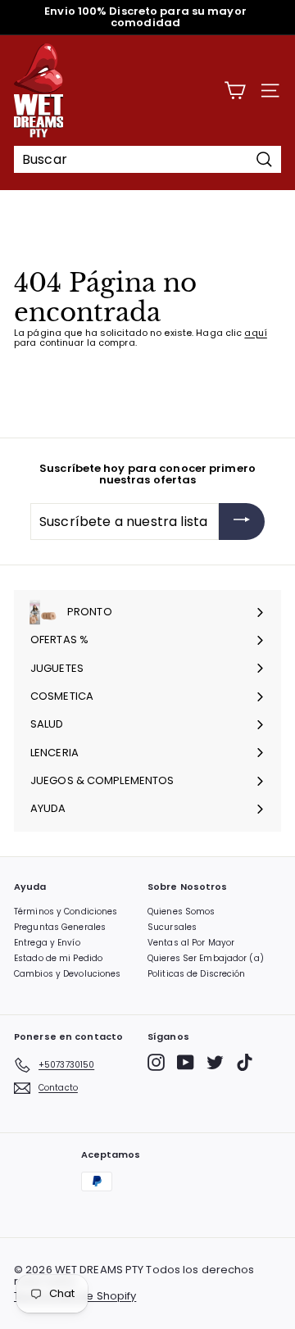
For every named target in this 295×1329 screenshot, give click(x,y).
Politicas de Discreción (197, 974)
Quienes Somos (181, 911)
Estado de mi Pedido (58, 958)
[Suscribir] (242, 521)
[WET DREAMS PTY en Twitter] (215, 1062)
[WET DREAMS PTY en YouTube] (185, 1062)
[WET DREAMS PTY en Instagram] (156, 1062)
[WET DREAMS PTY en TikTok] (244, 1062)
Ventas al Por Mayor (191, 943)
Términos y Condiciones (65, 911)
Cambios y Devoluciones (67, 974)
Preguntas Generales (60, 927)
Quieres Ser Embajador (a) (206, 958)
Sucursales (172, 927)
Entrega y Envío (47, 943)
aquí (255, 332)
